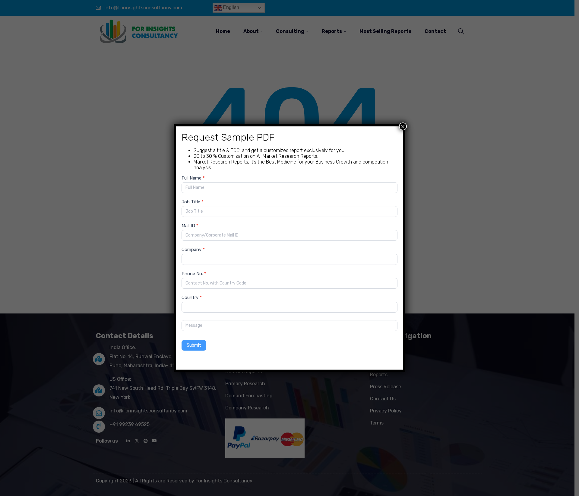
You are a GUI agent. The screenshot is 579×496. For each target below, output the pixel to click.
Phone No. (194, 273)
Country (192, 297)
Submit (194, 345)
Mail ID (190, 225)
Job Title (193, 202)
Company (193, 249)
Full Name (193, 178)
